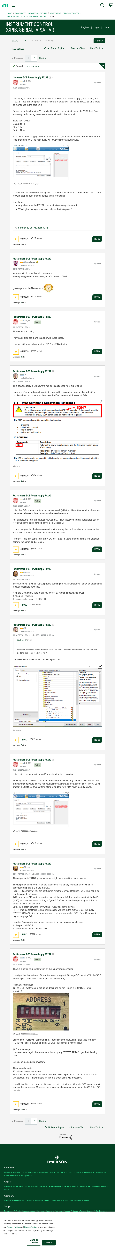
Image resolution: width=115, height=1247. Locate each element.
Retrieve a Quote (54, 1186)
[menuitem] (102, 5)
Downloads (8, 1211)
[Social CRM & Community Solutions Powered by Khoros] (65, 1136)
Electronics (60, 1172)
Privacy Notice (13, 1227)
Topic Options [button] (18, 49)
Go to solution (32, 66)
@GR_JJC (21, 640)
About (29, 1200)
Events (86, 1200)
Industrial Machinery (84, 1172)
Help (106, 27)
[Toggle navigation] (17, 6)
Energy (70, 1172)
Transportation (27, 1175)
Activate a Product (62, 1211)
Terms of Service (71, 1186)
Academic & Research (13, 1172)
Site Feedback (101, 1211)
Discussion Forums (37, 13)
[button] (41, 162)
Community (20, 13)
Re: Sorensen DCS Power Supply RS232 (32, 258)
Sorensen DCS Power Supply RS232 (31, 77)
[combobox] (60, 40)
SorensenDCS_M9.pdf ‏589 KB (33, 228)
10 (22, 1110)
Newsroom (56, 1200)
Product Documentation (25, 1211)
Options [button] (97, 83)
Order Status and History (35, 1186)
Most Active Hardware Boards (64, 13)
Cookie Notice (30, 1227)
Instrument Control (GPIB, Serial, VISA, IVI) (27, 16)
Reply (97, 238)
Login (96, 27)
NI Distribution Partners (13, 1186)
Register (85, 27)
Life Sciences (100, 1172)
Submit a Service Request (83, 1211)
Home (9, 13)
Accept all (48, 1243)
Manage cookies (34, 1241)
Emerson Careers (42, 1200)
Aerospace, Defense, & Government (39, 1172)
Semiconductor (12, 1175)
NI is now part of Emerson (14, 1200)
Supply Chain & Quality (72, 1200)
